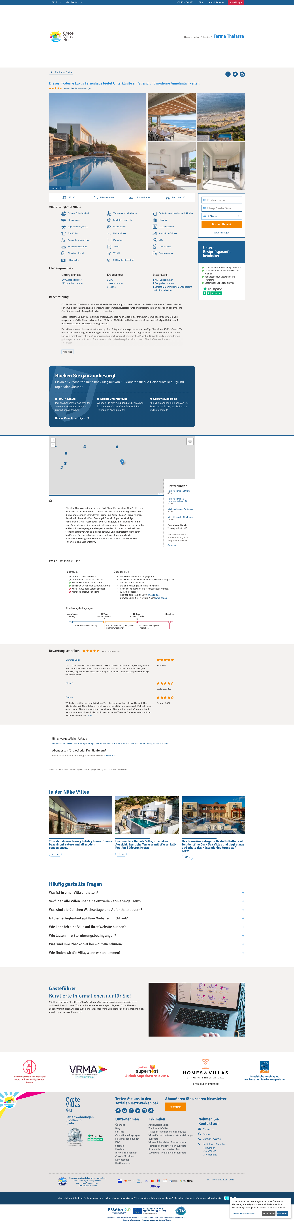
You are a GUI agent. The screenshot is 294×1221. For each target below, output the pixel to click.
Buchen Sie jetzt (221, 224)
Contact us (208, 1128)
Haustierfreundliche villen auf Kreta (167, 1131)
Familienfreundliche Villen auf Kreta (167, 1145)
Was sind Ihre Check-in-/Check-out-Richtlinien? (85, 944)
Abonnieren (175, 1106)
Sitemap (119, 1145)
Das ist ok (282, 1213)
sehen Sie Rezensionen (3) (77, 88)
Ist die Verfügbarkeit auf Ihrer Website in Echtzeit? (88, 918)
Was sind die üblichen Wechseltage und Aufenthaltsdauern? (95, 909)
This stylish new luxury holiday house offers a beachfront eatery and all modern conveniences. (80, 844)
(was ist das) (154, 594)
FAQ (117, 1142)
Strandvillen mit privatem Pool (165, 1149)
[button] (116, 446)
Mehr (90, 715)
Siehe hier (172, 545)
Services (119, 1131)
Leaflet (161, 494)
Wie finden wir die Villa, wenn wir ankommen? (84, 952)
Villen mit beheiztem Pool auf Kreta (167, 1142)
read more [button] (67, 351)
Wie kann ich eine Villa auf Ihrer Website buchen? (87, 926)
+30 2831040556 (185, 2)
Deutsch (75, 2)
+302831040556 (212, 1139)
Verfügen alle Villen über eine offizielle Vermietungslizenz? (95, 901)
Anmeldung (235, 2)
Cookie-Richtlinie (124, 1156)
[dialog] (260, 1208)
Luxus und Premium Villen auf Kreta (167, 1152)
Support (207, 1134)
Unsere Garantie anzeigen (70, 418)
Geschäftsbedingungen (127, 1135)
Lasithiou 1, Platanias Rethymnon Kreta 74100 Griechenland (214, 1149)
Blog (201, 2)
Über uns (120, 1124)
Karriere (119, 1149)
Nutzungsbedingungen (127, 1138)
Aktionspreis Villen (159, 1124)
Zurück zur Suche (63, 72)
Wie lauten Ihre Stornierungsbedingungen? (82, 935)
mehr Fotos (57, 188)
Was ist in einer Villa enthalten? (73, 892)
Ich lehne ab (269, 1213)
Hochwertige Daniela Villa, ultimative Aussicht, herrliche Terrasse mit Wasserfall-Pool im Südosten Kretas (145, 844)
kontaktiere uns (216, 2)
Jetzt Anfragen (221, 232)
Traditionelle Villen (158, 1128)
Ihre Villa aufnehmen (126, 1152)
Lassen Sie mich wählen (243, 1213)
